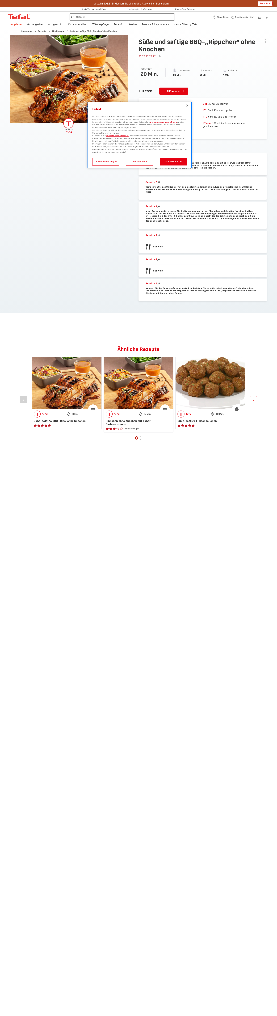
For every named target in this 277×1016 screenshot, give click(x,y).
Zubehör (118, 24)
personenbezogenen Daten (163, 122)
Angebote (16, 24)
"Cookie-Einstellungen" (117, 136)
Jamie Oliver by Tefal (186, 24)
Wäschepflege (100, 24)
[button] (221, 17)
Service (132, 24)
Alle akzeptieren (173, 161)
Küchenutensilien (77, 24)
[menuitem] (16, 24)
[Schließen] (187, 105)
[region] (140, 135)
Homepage (26, 31)
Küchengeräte (35, 24)
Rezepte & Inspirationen (155, 24)
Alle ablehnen (140, 161)
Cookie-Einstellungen (106, 161)
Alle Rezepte (58, 31)
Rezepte (42, 31)
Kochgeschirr (55, 24)
